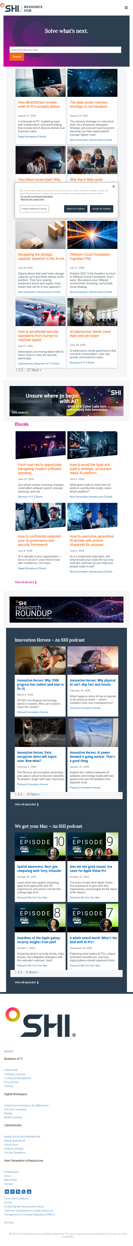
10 (28, 794)
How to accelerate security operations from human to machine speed (38, 336)
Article (42, 136)
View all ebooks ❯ (26, 582)
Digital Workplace (27, 136)
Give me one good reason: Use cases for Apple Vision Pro (91, 869)
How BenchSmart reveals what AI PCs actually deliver (39, 104)
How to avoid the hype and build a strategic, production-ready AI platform (91, 469)
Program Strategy (14, 1148)
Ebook (39, 496)
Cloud (7, 1176)
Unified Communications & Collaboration (26, 1105)
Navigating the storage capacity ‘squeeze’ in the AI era (41, 256)
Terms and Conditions (16, 1198)
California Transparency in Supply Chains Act (28, 1210)
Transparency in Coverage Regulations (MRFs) (29, 1214)
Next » (36, 370)
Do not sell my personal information (37, 196)
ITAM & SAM (10, 1070)
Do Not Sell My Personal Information (24, 1206)
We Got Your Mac (37, 897)
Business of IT (43, 363)
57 (29, 370)
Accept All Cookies (101, 208)
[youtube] (29, 1192)
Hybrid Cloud (11, 1144)
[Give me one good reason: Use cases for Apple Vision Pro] (92, 846)
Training (8, 1086)
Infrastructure (11, 1172)
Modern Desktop (13, 1117)
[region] (66, 200)
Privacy (8, 1202)
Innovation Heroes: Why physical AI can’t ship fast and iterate (93, 682)
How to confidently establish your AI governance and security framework (39, 540)
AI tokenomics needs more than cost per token (90, 334)
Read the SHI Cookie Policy (32, 199)
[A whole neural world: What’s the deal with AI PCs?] (92, 918)
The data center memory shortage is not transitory (89, 104)
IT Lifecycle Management (17, 1078)
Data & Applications (14, 1140)
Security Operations (15, 1152)
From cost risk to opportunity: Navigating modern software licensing (40, 469)
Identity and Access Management (22, 1136)
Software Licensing (14, 1074)
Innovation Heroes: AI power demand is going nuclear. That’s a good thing (92, 756)
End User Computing (15, 1109)
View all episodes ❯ (27, 804)
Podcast (21, 712)
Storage (8, 1183)
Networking (10, 1180)
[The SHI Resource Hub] (21, 8)
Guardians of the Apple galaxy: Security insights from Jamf (39, 940)
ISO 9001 (9, 1222)
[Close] (113, 186)
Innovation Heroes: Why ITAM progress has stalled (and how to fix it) (40, 684)
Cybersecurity (25, 363)
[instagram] (12, 1192)
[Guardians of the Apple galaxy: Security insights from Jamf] (40, 918)
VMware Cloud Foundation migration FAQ (90, 256)
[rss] (18, 1192)
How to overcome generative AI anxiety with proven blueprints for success (92, 540)
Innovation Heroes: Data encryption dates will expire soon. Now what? (37, 756)
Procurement (11, 1082)
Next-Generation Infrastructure (86, 139)
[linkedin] (7, 1192)
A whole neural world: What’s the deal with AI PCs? (93, 940)
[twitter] (23, 1192)
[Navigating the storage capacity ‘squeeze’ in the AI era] (41, 235)
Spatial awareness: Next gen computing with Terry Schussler (39, 869)
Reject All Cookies (76, 208)
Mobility (8, 1113)
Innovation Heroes (38, 712)
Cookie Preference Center (34, 208)
